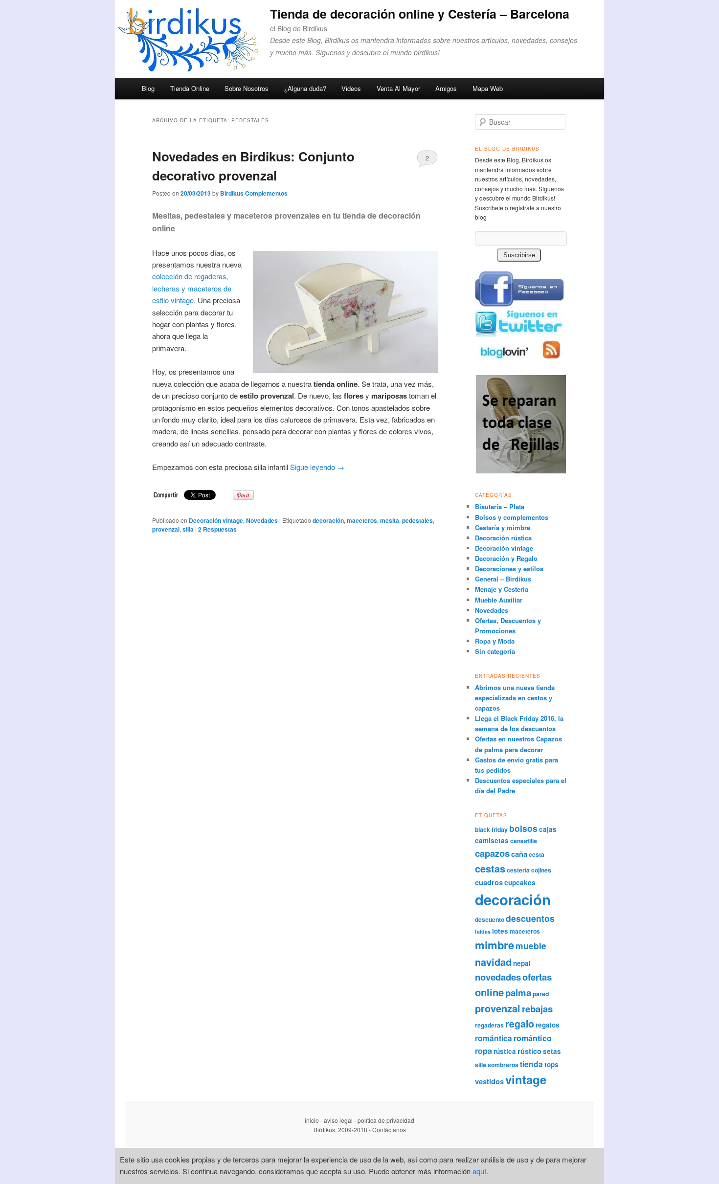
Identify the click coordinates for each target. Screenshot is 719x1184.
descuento (489, 919)
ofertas (537, 976)
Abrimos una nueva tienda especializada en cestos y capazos (515, 698)
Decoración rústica (503, 537)
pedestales (417, 520)
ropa (483, 1050)
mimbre (494, 945)
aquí (479, 1171)
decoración (328, 520)
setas (552, 1051)
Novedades (262, 520)
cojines (541, 870)
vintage (525, 1079)
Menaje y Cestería (501, 589)
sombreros (503, 1064)
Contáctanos (389, 1129)
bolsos (523, 828)
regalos (548, 1024)
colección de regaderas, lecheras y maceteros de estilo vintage (191, 288)
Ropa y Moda (495, 641)
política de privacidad (386, 1120)
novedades (498, 976)
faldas (483, 931)
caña (519, 854)
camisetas (492, 840)
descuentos (530, 918)
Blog (148, 88)
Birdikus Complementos (254, 193)
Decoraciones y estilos (509, 568)
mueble (531, 945)
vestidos (489, 1081)
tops (551, 1064)
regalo (519, 1023)
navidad (493, 962)
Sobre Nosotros (247, 88)
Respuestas (217, 529)
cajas (548, 829)
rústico (529, 1051)
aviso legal (338, 1120)
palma (518, 992)
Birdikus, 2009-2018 (340, 1129)
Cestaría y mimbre (502, 527)
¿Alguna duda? (305, 88)
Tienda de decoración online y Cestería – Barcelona (419, 13)
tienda (531, 1064)
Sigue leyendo (317, 467)
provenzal (166, 529)
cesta (536, 854)
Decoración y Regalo (506, 558)
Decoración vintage (216, 520)
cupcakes (520, 882)
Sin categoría (495, 651)
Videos (351, 88)
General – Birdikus (503, 578)
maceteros (362, 520)
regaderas (489, 1025)
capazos (492, 853)
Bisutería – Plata (499, 506)
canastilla (523, 840)
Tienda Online (189, 88)
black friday (491, 829)
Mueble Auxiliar (498, 599)
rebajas (537, 1008)
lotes (500, 931)
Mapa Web (487, 88)
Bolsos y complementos (511, 517)
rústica (505, 1051)
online (489, 992)
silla (188, 529)
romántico (533, 1038)
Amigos (446, 88)
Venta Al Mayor (398, 88)
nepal (522, 963)
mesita (389, 520)
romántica (493, 1038)
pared (541, 993)
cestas (490, 868)
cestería (518, 870)
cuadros (489, 882)
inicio (312, 1120)
